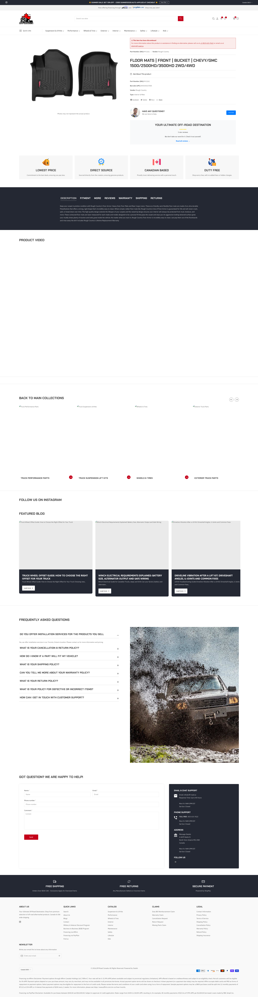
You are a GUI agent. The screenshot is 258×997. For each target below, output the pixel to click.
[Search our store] (180, 18)
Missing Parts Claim (159, 925)
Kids (164, 31)
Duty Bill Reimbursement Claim (163, 911)
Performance (73, 31)
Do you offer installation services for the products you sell (62, 634)
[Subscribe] (59, 955)
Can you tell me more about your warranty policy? (55, 672)
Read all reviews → (183, 141)
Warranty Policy (202, 928)
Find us (66, 939)
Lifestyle (154, 31)
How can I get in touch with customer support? (52, 697)
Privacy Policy (202, 915)
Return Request (157, 922)
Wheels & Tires (89, 31)
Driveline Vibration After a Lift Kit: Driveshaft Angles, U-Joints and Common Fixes (204, 577)
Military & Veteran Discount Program (76, 925)
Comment (28, 810)
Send (31, 837)
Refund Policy (201, 932)
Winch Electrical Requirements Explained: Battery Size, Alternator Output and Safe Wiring (130, 577)
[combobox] (129, 18)
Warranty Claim (157, 915)
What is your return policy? (39, 680)
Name (27, 790)
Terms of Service (202, 918)
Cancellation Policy (203, 925)
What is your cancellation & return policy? (49, 647)
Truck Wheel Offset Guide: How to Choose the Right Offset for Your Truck (55, 577)
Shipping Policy (202, 922)
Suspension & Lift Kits (53, 31)
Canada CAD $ (246, 2)
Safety (142, 31)
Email (95, 790)
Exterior (104, 31)
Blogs (65, 918)
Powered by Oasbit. (131, 968)
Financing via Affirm (70, 932)
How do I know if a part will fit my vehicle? (49, 656)
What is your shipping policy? (39, 664)
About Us (66, 915)
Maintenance (129, 31)
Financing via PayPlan (71, 935)
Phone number (30, 800)
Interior (116, 31)
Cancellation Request (160, 918)
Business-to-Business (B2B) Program (76, 928)
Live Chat (231, 112)
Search (65, 911)
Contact (66, 922)
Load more (27, 588)
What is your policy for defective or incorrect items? (56, 689)
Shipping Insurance (203, 935)
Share (160, 100)
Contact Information (204, 911)
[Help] (237, 18)
